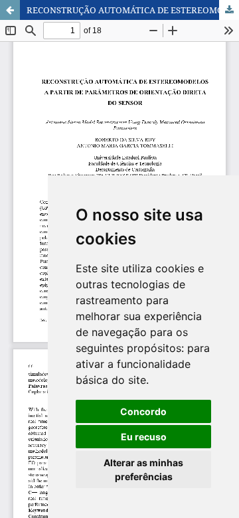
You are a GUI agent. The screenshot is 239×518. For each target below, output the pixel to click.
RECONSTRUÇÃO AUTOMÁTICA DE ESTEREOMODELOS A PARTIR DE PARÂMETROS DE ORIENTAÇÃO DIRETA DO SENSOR (133, 10)
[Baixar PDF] (229, 10)
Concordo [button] (143, 411)
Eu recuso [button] (144, 436)
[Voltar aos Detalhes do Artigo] (10, 10)
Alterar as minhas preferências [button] (143, 469)
